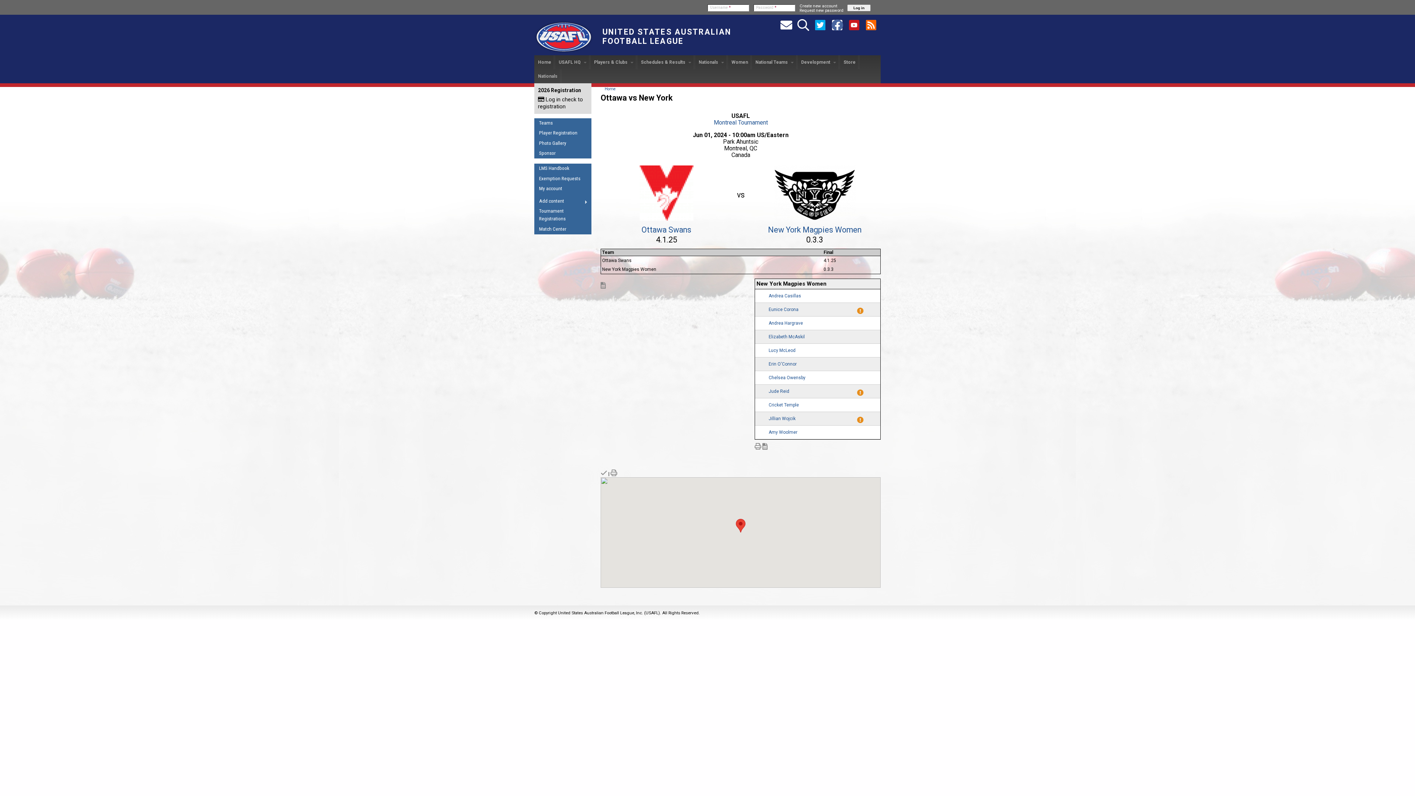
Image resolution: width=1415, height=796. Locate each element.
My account (550, 188)
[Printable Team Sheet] (758, 447)
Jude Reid (779, 391)
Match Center (552, 229)
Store (849, 62)
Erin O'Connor (783, 364)
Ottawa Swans (666, 229)
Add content (549, 202)
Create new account (818, 5)
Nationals (709, 62)
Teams (546, 123)
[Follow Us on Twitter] (820, 24)
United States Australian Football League (666, 36)
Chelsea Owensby (787, 377)
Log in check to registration (560, 103)
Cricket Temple (784, 405)
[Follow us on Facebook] (837, 24)
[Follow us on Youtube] (854, 24)
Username (720, 8)
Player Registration (558, 133)
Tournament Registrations (552, 214)
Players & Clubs (611, 62)
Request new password (821, 10)
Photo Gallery (552, 143)
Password (766, 8)
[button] (740, 526)
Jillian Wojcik (782, 418)
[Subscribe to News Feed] (871, 24)
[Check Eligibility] (604, 473)
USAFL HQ (570, 62)
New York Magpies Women (815, 229)
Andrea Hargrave (786, 323)
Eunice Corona (784, 309)
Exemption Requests (559, 178)
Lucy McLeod (782, 350)
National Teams (772, 62)
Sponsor (547, 153)
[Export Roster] (603, 286)
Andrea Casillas (785, 295)
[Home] (563, 52)
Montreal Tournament (741, 122)
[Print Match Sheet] (614, 473)
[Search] (803, 24)
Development (816, 62)
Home (544, 62)
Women (739, 62)
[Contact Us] (786, 24)
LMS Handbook (554, 168)
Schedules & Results (663, 62)
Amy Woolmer (783, 432)
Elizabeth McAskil (787, 336)
